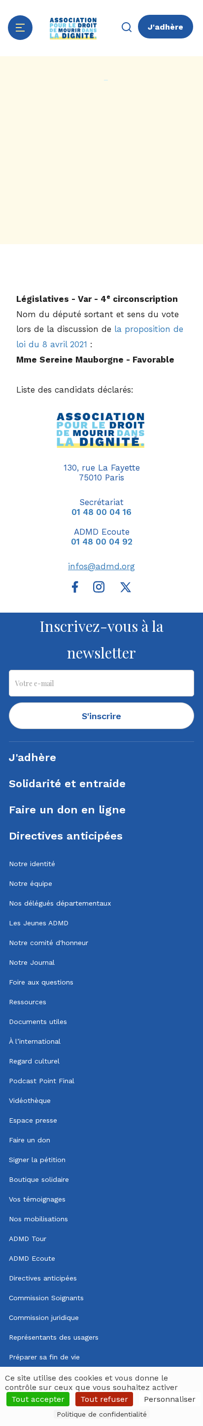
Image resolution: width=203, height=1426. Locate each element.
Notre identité (32, 864)
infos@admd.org (101, 566)
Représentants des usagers (54, 1337)
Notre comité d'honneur (48, 943)
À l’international (35, 1041)
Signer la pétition (37, 1160)
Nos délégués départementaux (60, 903)
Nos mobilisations (38, 1219)
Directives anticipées (66, 836)
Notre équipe (30, 883)
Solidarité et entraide (67, 783)
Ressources (27, 1002)
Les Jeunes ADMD (38, 923)
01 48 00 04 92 (102, 542)
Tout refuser (104, 1399)
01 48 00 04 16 (101, 512)
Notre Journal (32, 962)
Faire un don (29, 1140)
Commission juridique (44, 1317)
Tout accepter (38, 1399)
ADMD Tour (27, 1239)
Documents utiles (38, 1021)
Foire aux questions (41, 982)
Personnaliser (170, 1399)
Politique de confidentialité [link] (102, 1414)
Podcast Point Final (41, 1081)
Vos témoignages (37, 1199)
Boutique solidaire (39, 1179)
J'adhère (165, 27)
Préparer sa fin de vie (44, 1357)
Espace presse (33, 1120)
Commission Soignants (46, 1298)
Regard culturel (34, 1061)
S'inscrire (101, 716)
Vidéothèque (30, 1100)
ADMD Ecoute (32, 1258)
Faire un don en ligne (67, 810)
